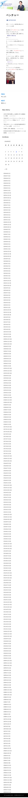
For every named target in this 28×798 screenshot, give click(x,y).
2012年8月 (6, 582)
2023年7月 (6, 263)
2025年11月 (6, 195)
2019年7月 (6, 380)
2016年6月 (6, 470)
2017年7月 (6, 439)
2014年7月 (6, 526)
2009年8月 (6, 670)
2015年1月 (6, 512)
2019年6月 (6, 383)
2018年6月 (6, 412)
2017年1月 (6, 453)
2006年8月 (6, 758)
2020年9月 (6, 346)
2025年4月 (6, 212)
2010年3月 (6, 653)
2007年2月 (6, 743)
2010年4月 (6, 651)
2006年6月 (6, 763)
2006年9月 (6, 755)
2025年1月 (6, 219)
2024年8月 (6, 232)
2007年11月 (6, 721)
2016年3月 (6, 478)
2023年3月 (6, 273)
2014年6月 (6, 529)
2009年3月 (6, 682)
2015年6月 (6, 499)
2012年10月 (6, 577)
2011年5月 (6, 619)
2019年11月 (6, 370)
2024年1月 (6, 249)
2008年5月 (6, 707)
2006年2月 (6, 772)
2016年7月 (6, 468)
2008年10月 (6, 694)
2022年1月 (6, 307)
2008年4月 (6, 709)
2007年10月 (6, 724)
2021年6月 (6, 324)
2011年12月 (6, 602)
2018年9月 (6, 404)
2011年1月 (6, 629)
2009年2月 (6, 685)
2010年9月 (6, 638)
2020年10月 (6, 344)
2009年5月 (6, 677)
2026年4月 (6, 183)
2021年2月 (6, 334)
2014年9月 (6, 521)
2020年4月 (6, 358)
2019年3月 (6, 390)
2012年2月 (6, 597)
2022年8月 (6, 290)
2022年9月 (6, 288)
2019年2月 (6, 392)
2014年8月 (6, 524)
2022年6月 (6, 295)
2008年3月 (6, 711)
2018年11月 (6, 400)
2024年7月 (6, 234)
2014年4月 (6, 534)
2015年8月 (6, 495)
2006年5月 (6, 765)
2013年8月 (6, 553)
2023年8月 (6, 261)
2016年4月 (6, 475)
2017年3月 (6, 448)
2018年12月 (6, 397)
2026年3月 (6, 185)
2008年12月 (6, 690)
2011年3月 (6, 624)
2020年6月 (6, 353)
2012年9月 (6, 580)
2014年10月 (6, 519)
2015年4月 (6, 504)
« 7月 (6, 169)
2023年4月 (6, 271)
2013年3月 (6, 565)
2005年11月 (6, 780)
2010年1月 (6, 658)
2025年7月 (6, 205)
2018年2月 (6, 422)
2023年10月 (6, 256)
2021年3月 (6, 331)
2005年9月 (6, 785)
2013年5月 (6, 560)
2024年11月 (6, 224)
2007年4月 (6, 738)
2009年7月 (6, 672)
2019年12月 (6, 368)
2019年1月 (6, 395)
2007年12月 (6, 719)
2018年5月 (6, 414)
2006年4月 (6, 767)
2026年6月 (6, 178)
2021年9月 (6, 317)
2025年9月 (6, 200)
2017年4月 (6, 446)
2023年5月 (6, 268)
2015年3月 (6, 507)
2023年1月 (6, 278)
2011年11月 (6, 604)
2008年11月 (6, 692)
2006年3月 (6, 770)
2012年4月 (6, 592)
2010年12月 (6, 631)
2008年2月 (6, 714)
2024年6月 (6, 236)
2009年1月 (6, 687)
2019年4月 (6, 387)
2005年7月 (6, 789)
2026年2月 (6, 188)
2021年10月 (6, 314)
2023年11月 (6, 254)
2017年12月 (6, 426)
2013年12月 (6, 543)
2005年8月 (6, 787)
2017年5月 (6, 443)
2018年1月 (6, 424)
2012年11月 (6, 575)
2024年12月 (6, 222)
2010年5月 (6, 648)
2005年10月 (6, 782)
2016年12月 (6, 456)
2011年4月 (6, 621)
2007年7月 (6, 731)
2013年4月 (6, 563)
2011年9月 (6, 609)
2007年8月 (6, 729)
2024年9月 (6, 229)
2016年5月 (6, 473)
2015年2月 (6, 509)
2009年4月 (6, 680)
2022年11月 (6, 283)
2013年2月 (6, 568)
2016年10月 (6, 461)
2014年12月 (6, 514)
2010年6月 (6, 646)
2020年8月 (6, 348)
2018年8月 (6, 407)
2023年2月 (6, 275)
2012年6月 (6, 587)
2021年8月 (6, 319)
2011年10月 (6, 607)
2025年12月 (6, 193)
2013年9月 (6, 551)
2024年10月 (6, 227)
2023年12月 (6, 251)
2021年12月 (6, 310)
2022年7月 (6, 292)
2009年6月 (6, 675)
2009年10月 (6, 665)
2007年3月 (6, 741)
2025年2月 (6, 217)
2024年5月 (6, 239)
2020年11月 (6, 341)
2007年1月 (6, 746)
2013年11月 (6, 546)
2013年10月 (6, 548)
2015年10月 (6, 490)
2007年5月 (6, 736)
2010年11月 (6, 633)
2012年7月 (6, 585)
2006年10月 (6, 753)
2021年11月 (6, 312)
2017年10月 (6, 431)
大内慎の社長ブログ (19, 795)
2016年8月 (6, 465)
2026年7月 (6, 176)
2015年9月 (6, 492)
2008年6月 (6, 704)
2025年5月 (6, 210)
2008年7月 (6, 702)
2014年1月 (6, 541)
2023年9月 (6, 258)
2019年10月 (6, 373)
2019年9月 (6, 375)
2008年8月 (6, 699)
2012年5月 (6, 590)
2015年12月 (6, 485)
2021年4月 (6, 329)
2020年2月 (6, 363)
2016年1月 (6, 482)
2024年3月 (6, 244)
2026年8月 (6, 173)
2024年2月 (6, 246)
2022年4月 (6, 300)
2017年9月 (6, 434)
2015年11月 (6, 487)
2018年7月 (6, 409)
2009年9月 (6, 668)
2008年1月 (6, 716)
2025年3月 (6, 215)
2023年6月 (6, 266)
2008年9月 (6, 697)
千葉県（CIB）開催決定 (9, 128)
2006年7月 (6, 760)
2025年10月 (6, 197)
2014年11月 (6, 517)
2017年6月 (6, 441)
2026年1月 (6, 190)
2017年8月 (6, 436)
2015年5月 (6, 502)
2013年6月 (6, 558)
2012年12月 (6, 573)
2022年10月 (6, 285)
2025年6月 (6, 207)
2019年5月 (6, 385)
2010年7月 (6, 643)
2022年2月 (6, 305)
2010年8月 (6, 641)
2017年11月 (6, 429)
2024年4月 (6, 241)
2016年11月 (6, 458)
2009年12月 (6, 660)
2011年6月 (6, 616)
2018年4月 (6, 417)
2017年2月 (6, 451)
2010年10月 (6, 636)
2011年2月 (6, 626)
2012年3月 (6, 594)
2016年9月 (6, 463)
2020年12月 (6, 339)
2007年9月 (6, 726)
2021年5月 (6, 327)
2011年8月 (6, 612)
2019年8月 (6, 378)
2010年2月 (6, 655)
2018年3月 (6, 419)
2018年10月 (6, 402)
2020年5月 (6, 356)
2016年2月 (6, 480)
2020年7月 (6, 351)
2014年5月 (6, 531)
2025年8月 (6, 202)
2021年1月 (6, 336)
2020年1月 (6, 366)
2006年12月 (6, 748)
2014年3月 (6, 536)
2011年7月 (6, 614)
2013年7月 (6, 556)
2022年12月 (6, 280)
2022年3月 (6, 302)
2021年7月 (6, 322)
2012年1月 (6, 599)
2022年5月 (6, 297)
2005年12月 (6, 777)
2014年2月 (6, 538)
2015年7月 (6, 497)
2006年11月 (6, 750)
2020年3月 (6, 361)
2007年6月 (6, 733)
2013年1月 (6, 570)
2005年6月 (6, 792)
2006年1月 (6, 775)
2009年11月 (6, 663)
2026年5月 (6, 180)
